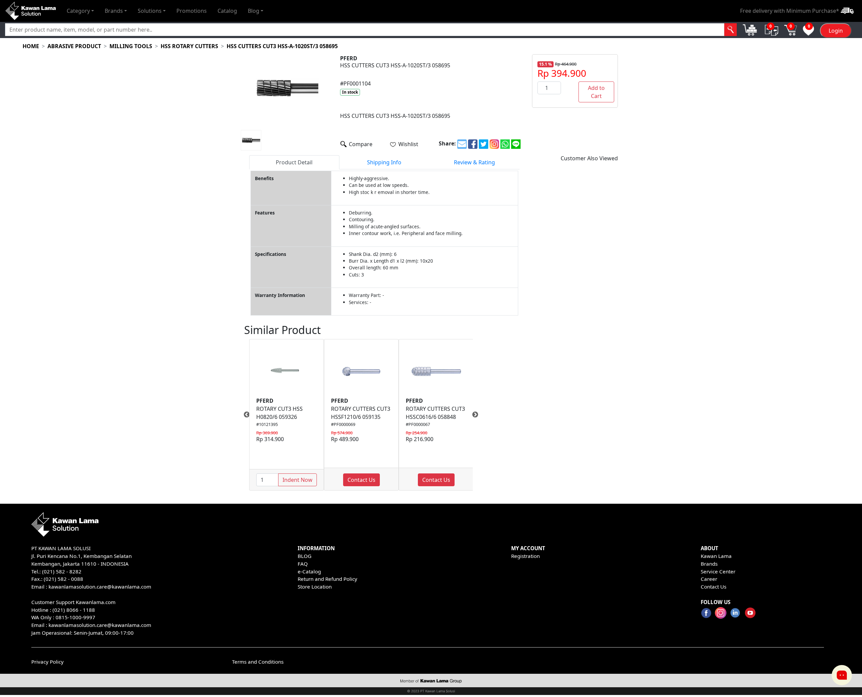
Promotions (191, 10)
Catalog (227, 10)
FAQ (303, 563)
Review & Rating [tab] (474, 162)
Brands (709, 563)
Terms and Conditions (258, 661)
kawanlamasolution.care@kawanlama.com (99, 586)
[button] (80, 11)
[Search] (730, 29)
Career (709, 578)
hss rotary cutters (189, 46)
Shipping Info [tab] (384, 162)
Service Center (718, 571)
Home (31, 46)
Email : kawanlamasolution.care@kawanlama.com (91, 625)
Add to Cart (596, 92)
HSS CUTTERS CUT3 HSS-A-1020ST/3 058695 (282, 46)
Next (477, 414)
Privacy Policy (47, 661)
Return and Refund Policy (327, 578)
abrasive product (74, 46)
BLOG (304, 556)
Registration (525, 556)
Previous (244, 414)
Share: (447, 143)
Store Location (315, 586)
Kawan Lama (716, 556)
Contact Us (361, 480)
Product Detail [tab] (294, 162)
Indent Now (297, 480)
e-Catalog (309, 571)
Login (836, 30)
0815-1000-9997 (75, 617)
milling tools (130, 46)
